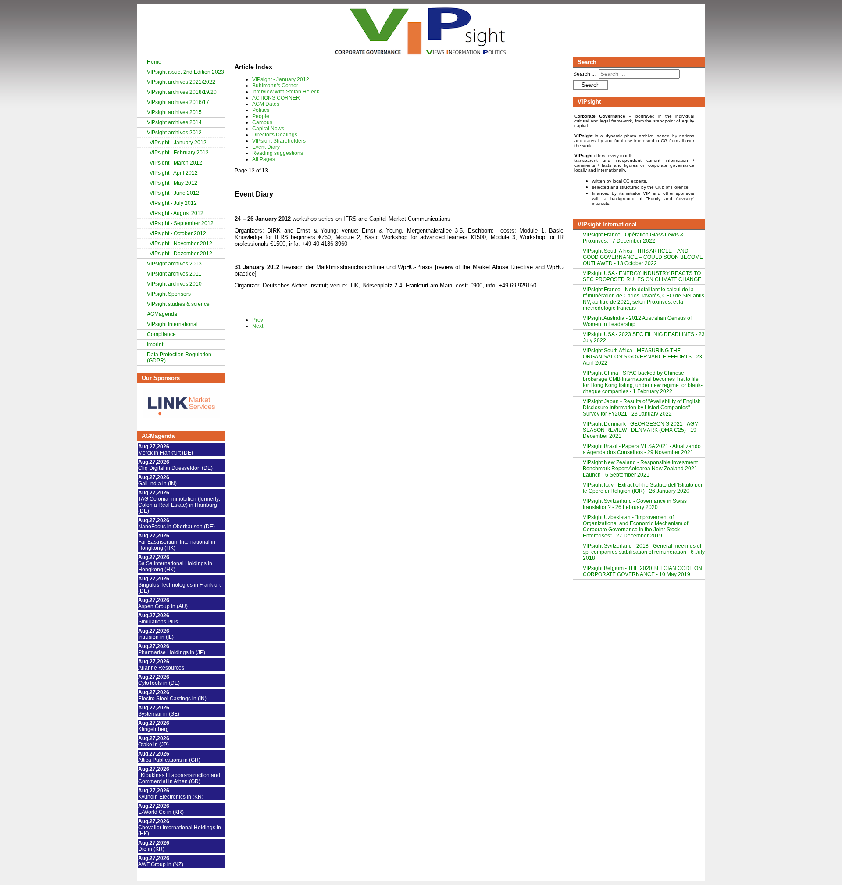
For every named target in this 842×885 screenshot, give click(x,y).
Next (257, 326)
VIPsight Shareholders (279, 141)
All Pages (263, 159)
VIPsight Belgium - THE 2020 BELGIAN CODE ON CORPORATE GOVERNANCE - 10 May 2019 (642, 571)
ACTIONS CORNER (276, 98)
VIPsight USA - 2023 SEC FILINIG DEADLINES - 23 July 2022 (644, 337)
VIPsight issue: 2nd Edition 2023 (185, 72)
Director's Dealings (274, 135)
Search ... (584, 74)
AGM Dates (265, 104)
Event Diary (266, 147)
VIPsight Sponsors (169, 294)
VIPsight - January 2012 (178, 143)
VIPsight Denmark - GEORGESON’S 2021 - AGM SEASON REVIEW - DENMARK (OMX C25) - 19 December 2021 (641, 430)
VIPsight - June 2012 (174, 193)
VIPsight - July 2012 (173, 203)
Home (154, 62)
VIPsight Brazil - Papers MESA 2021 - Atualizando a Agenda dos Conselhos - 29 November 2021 (642, 449)
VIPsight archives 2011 (174, 274)
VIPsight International (172, 324)
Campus (262, 122)
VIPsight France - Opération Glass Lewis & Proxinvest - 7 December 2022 (633, 238)
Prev (257, 320)
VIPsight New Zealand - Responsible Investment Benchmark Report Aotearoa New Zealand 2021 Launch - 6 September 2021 (640, 468)
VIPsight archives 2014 (174, 122)
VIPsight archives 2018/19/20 (182, 92)
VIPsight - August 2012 (176, 213)
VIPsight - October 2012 (178, 233)
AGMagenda (162, 314)
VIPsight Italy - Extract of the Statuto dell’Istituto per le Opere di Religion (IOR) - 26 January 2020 (643, 488)
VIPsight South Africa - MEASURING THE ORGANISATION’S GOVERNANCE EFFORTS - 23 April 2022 (642, 357)
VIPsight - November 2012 (181, 243)
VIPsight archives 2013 (174, 264)
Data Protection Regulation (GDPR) (179, 357)
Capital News (268, 128)
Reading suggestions (277, 153)
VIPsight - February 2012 (179, 153)
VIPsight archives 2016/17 (178, 102)
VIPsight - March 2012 (176, 163)
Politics (260, 110)
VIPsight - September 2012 (182, 223)
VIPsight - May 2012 (173, 183)
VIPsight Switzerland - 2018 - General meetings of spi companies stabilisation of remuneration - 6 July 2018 (644, 552)
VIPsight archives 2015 (174, 112)
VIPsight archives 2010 (174, 284)
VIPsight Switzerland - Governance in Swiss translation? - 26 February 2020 (635, 504)
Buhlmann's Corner (275, 85)
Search (590, 85)
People (260, 116)
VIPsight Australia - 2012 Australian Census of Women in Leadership (637, 321)
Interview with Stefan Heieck (285, 92)
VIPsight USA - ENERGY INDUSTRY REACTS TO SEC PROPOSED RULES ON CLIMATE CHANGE (642, 276)
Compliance (161, 334)
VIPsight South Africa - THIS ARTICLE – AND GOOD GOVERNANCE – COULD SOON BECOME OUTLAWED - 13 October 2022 (643, 257)
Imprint (155, 344)
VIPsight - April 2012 (174, 173)
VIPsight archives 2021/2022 (181, 82)
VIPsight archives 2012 (174, 132)
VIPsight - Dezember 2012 (181, 254)
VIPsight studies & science (178, 304)
